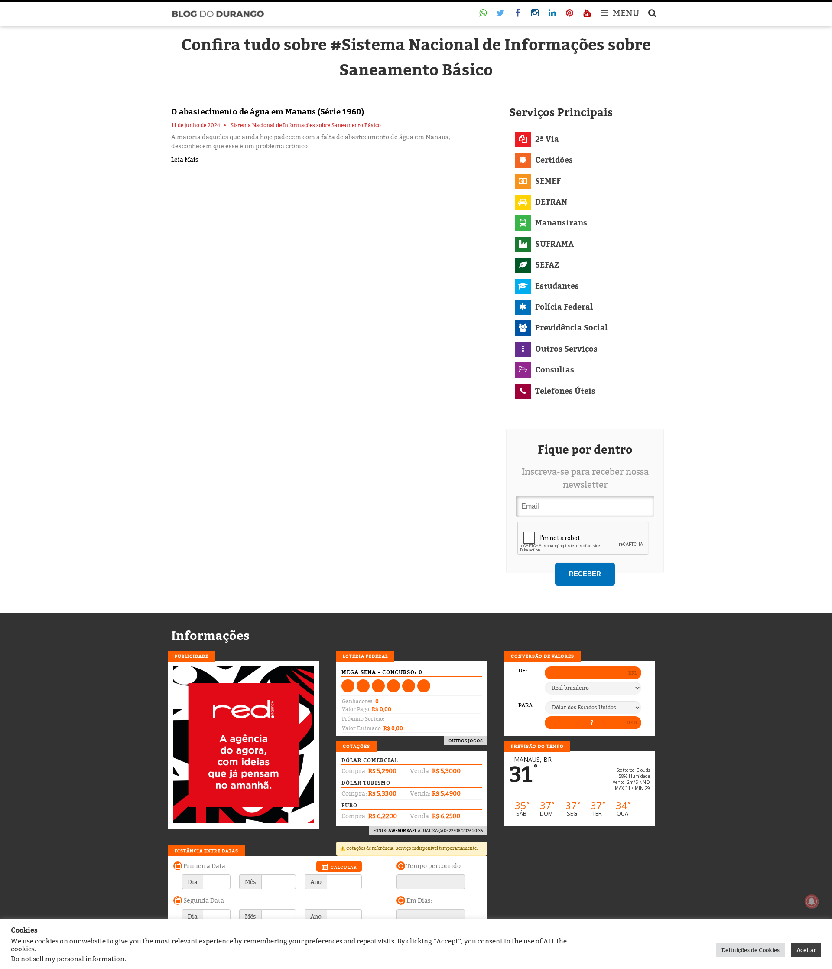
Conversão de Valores (542, 656)
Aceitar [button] (806, 950)
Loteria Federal (365, 656)
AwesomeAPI (402, 830)
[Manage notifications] (812, 901)
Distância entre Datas (206, 851)
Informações (210, 635)
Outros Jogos (465, 740)
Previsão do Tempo (537, 746)
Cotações (356, 746)
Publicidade (191, 656)
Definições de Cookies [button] (751, 950)
